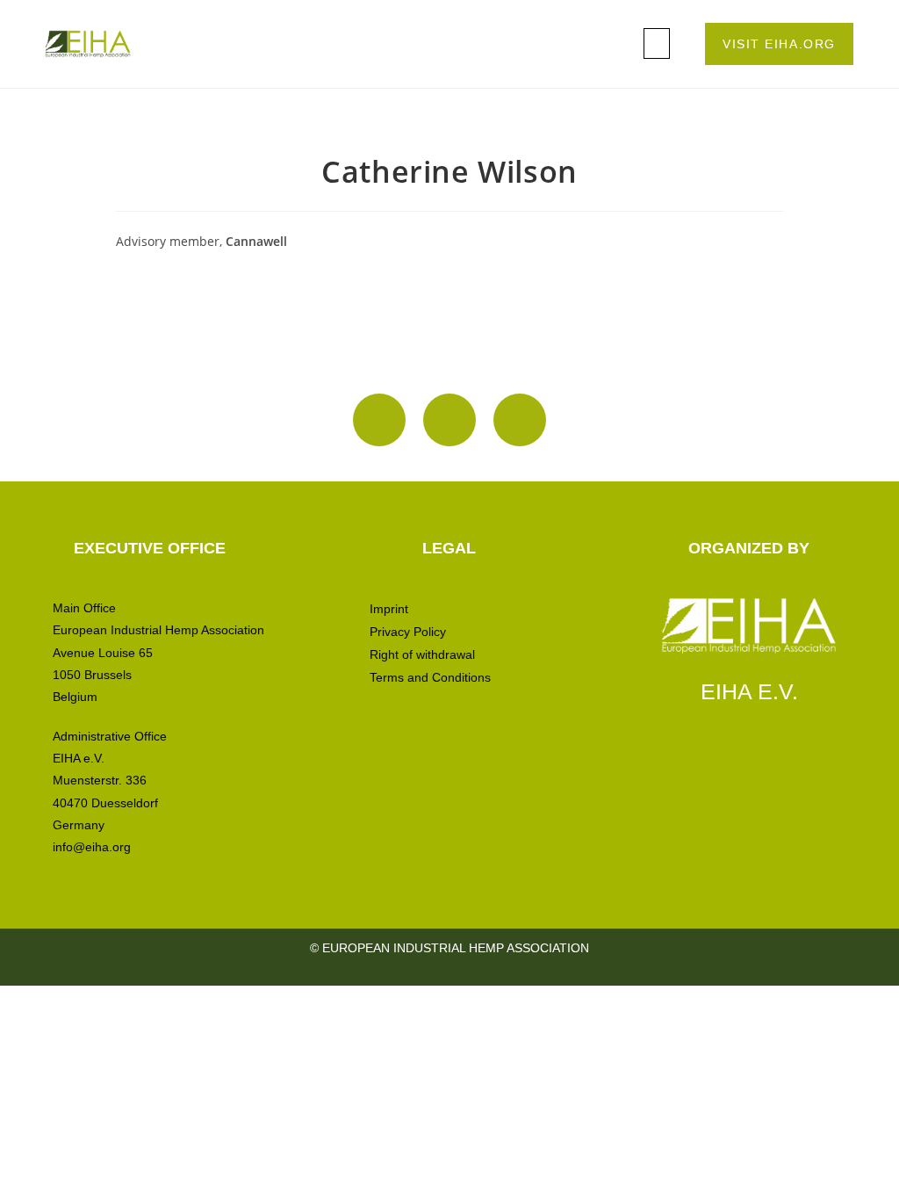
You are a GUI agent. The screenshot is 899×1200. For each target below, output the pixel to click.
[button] (657, 43)
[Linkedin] (449, 420)
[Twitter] (519, 420)
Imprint (389, 609)
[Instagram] (379, 420)
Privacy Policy (408, 632)
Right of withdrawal (422, 654)
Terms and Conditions (430, 677)
